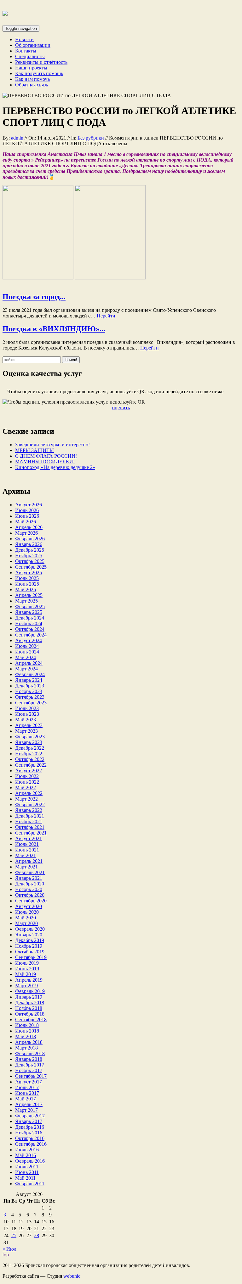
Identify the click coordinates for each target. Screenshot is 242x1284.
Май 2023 (25, 719)
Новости (24, 39)
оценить (121, 407)
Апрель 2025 (29, 595)
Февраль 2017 (30, 1115)
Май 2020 (25, 917)
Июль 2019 (27, 963)
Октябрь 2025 (29, 561)
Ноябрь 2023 (28, 691)
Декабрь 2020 (29, 883)
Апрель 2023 (29, 725)
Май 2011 (25, 1178)
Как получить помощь (39, 73)
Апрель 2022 (29, 793)
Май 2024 (25, 657)
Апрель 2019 (29, 980)
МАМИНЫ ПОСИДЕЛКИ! (45, 461)
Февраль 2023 (30, 736)
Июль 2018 (27, 1025)
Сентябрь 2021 (31, 832)
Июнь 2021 (27, 849)
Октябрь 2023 (29, 697)
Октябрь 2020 (29, 895)
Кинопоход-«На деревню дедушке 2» (55, 467)
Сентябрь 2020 (31, 900)
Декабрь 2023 (29, 685)
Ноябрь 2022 (28, 753)
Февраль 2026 (30, 538)
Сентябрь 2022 (31, 765)
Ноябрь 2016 (28, 1132)
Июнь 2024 (27, 651)
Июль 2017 (27, 1087)
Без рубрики (91, 138)
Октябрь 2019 (29, 951)
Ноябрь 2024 (28, 623)
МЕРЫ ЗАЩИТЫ (34, 450)
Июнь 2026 (27, 516)
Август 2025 (28, 572)
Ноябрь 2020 (28, 889)
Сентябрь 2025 (31, 567)
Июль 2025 (27, 578)
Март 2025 (26, 600)
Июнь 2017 (27, 1093)
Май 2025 (25, 589)
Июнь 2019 (27, 968)
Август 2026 (28, 504)
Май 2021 (25, 855)
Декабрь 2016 (29, 1127)
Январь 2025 (28, 612)
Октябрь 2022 (29, 759)
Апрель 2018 (29, 1042)
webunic (71, 1276)
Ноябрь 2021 (28, 821)
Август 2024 (28, 640)
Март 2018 (26, 1047)
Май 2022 (25, 787)
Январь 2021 (28, 878)
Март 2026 (26, 533)
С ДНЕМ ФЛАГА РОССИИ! (46, 456)
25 (13, 1235)
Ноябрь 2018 (28, 1008)
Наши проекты (31, 67)
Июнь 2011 (27, 1172)
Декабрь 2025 (29, 550)
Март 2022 (26, 799)
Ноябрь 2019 (28, 946)
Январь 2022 (28, 810)
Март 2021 (26, 866)
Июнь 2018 (27, 1030)
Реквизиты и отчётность (41, 62)
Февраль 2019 (30, 991)
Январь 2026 (28, 544)
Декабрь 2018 (29, 1002)
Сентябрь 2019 (31, 957)
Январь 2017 (28, 1121)
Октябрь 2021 (29, 827)
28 (36, 1235)
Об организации (32, 45)
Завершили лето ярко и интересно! (52, 444)
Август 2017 (28, 1081)
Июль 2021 (27, 844)
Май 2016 (25, 1155)
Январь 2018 (28, 1059)
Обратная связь (31, 84)
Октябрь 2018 (29, 1014)
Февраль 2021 (30, 872)
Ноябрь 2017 (28, 1070)
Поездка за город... (34, 297)
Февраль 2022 (30, 804)
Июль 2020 (27, 912)
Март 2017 (26, 1110)
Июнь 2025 (27, 584)
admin (17, 138)
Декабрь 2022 (29, 748)
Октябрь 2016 (29, 1138)
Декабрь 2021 (29, 815)
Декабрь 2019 (29, 940)
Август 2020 (28, 906)
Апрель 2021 (29, 861)
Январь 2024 (28, 680)
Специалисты (30, 56)
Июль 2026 (27, 510)
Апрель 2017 (29, 1104)
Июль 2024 (27, 646)
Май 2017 (25, 1098)
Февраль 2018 (30, 1053)
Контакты (25, 50)
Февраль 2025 (30, 606)
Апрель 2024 (29, 663)
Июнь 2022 (27, 782)
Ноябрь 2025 (28, 555)
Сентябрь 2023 (31, 702)
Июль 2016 (27, 1149)
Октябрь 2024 (29, 629)
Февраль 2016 (30, 1161)
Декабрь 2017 (29, 1064)
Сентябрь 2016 (31, 1144)
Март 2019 (26, 985)
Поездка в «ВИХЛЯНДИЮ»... (54, 329)
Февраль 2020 (30, 929)
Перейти (106, 315)
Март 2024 (26, 668)
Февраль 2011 (29, 1183)
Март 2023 (26, 731)
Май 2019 (25, 974)
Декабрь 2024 (29, 617)
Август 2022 (28, 770)
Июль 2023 (27, 708)
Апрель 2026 (29, 527)
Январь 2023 (28, 742)
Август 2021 (28, 838)
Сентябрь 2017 (31, 1076)
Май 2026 (25, 521)
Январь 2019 (28, 997)
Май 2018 (25, 1036)
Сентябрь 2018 (31, 1019)
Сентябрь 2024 (31, 634)
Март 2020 (26, 923)
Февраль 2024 (30, 674)
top (6, 1254)
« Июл (9, 1249)
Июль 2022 (27, 776)
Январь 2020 (28, 934)
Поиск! (71, 359)
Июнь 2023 (27, 714)
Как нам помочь (32, 79)
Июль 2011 (26, 1166)
